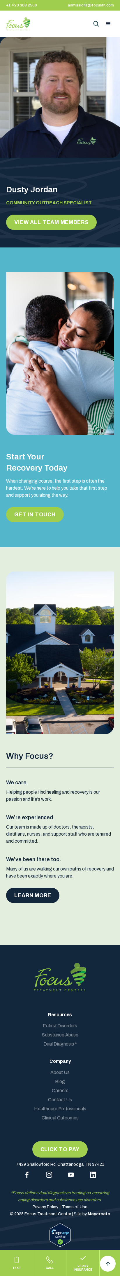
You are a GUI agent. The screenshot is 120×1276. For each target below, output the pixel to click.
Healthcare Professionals (60, 1108)
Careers (60, 1090)
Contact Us (60, 1099)
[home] (18, 23)
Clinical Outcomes (60, 1117)
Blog (60, 1081)
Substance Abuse (60, 1034)
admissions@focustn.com (91, 5)
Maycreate (99, 1214)
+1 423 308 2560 (21, 5)
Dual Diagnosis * (60, 1043)
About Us (60, 1072)
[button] (108, 24)
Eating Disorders (60, 1025)
